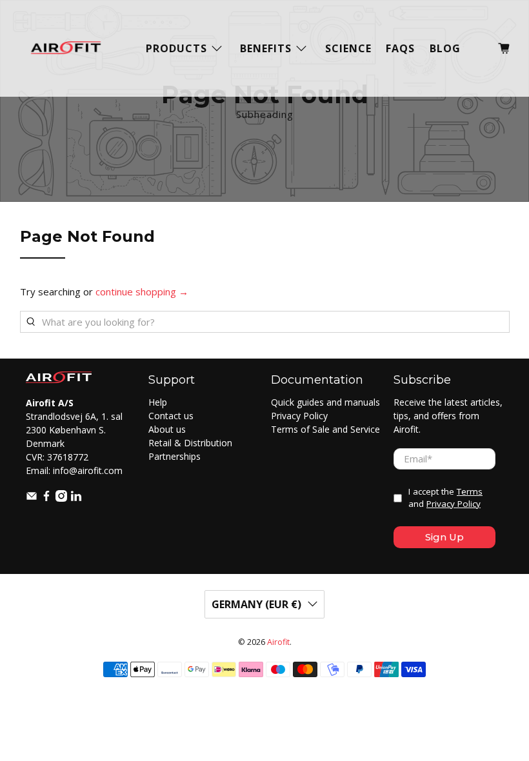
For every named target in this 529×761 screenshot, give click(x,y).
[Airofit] (66, 48)
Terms (470, 491)
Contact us (171, 416)
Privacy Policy (299, 416)
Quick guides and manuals (325, 402)
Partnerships (174, 456)
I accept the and (445, 497)
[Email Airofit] (31, 498)
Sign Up (444, 537)
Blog (445, 48)
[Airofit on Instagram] (61, 498)
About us (167, 429)
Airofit (278, 642)
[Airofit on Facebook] (46, 498)
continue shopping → (141, 291)
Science (348, 48)
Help (157, 402)
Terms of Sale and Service (325, 429)
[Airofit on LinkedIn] (76, 498)
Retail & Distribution (190, 443)
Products (176, 48)
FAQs (400, 48)
